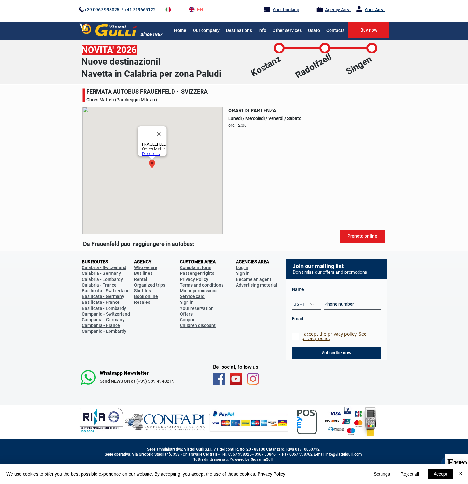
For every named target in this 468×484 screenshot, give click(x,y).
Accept (440, 474)
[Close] (460, 474)
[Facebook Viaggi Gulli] (219, 379)
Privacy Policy (271, 474)
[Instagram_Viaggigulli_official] (253, 379)
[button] (262, 30)
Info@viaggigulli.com (343, 454)
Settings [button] (382, 474)
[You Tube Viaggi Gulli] (236, 379)
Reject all (410, 474)
